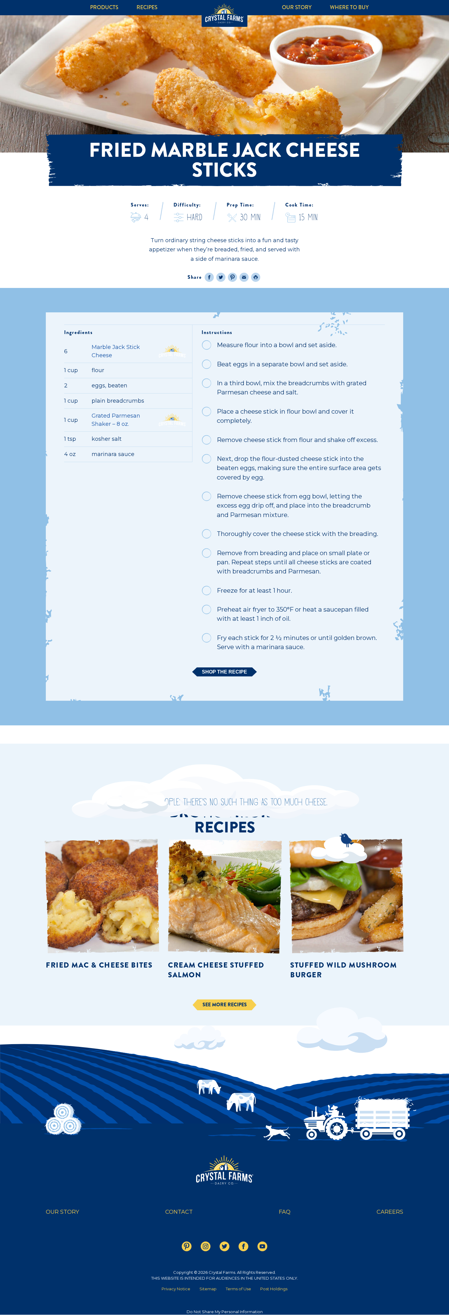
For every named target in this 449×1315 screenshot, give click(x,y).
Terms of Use (238, 1288)
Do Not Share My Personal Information (225, 1311)
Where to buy (349, 7)
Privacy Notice (176, 1288)
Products (104, 7)
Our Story (297, 7)
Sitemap (208, 1288)
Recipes (147, 7)
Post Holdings (273, 1288)
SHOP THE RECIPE (224, 671)
